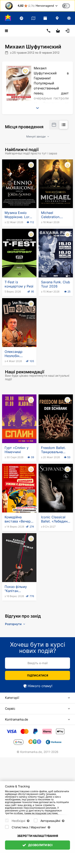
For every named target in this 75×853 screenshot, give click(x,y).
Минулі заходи (36, 136)
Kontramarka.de (16, 719)
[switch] (66, 6)
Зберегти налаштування (37, 836)
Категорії (12, 698)
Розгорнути (13, 624)
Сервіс (10, 709)
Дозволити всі (40, 845)
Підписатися (37, 675)
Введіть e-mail (38, 663)
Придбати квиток (20, 198)
